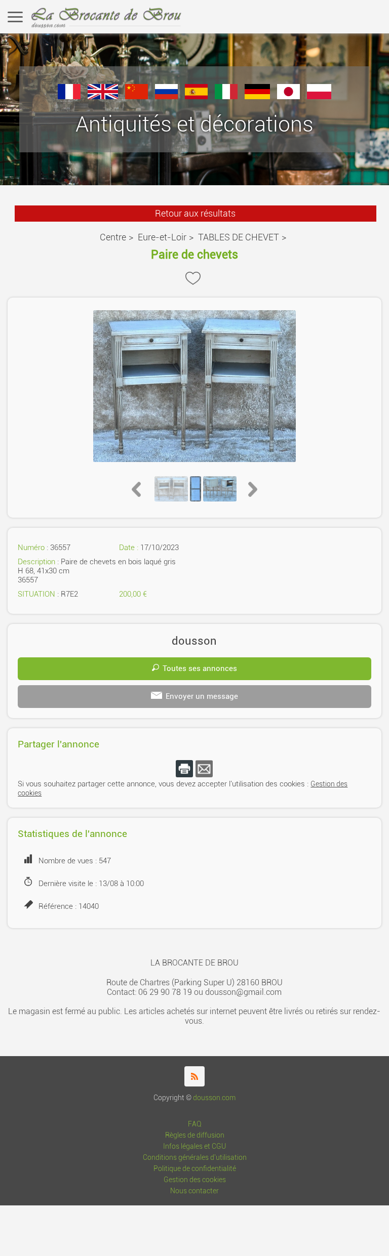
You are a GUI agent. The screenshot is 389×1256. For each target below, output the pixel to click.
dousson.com (214, 1098)
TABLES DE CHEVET (238, 237)
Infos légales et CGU (194, 1146)
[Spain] (196, 96)
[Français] (69, 96)
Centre (113, 237)
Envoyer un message (202, 696)
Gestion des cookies (195, 1180)
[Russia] (166, 96)
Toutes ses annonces (200, 668)
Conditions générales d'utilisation (195, 1157)
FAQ (195, 1124)
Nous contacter (194, 1191)
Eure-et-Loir (162, 237)
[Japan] (288, 96)
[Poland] (319, 96)
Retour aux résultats (195, 213)
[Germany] (257, 96)
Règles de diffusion (194, 1135)
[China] (136, 96)
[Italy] (226, 96)
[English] (103, 96)
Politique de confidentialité (194, 1168)
